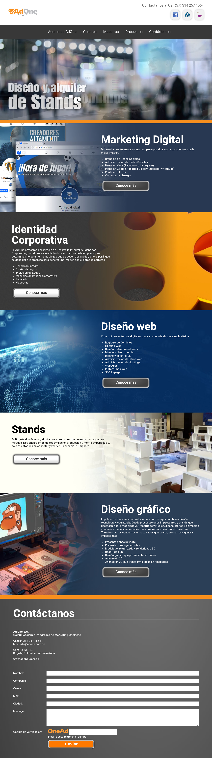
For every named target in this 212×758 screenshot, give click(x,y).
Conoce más (125, 185)
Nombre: (18, 673)
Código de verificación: (27, 731)
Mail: (16, 696)
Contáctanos (160, 32)
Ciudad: (18, 703)
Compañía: (19, 680)
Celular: (18, 688)
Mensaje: (18, 711)
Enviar (71, 744)
